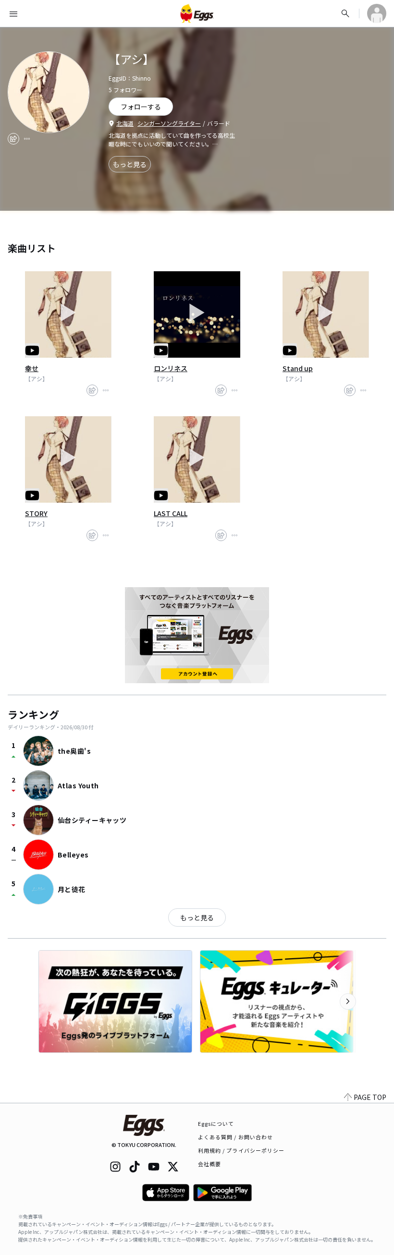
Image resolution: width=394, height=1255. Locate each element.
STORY (36, 513)
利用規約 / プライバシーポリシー (241, 1150)
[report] (27, 139)
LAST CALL (170, 513)
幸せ (31, 368)
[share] (13, 139)
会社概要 (209, 1164)
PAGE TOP (370, 1097)
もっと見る (130, 164)
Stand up (298, 368)
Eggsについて (216, 1123)
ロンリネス (170, 368)
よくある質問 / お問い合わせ (235, 1137)
